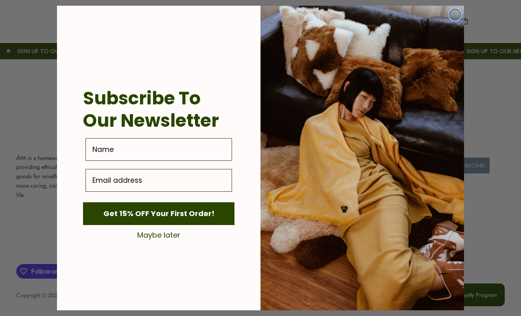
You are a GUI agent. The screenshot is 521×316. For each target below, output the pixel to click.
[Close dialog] (455, 14)
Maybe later (158, 235)
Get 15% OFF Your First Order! (159, 213)
